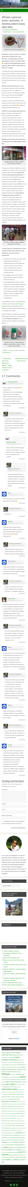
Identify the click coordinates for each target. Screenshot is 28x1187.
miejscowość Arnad (20, 1089)
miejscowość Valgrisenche (21, 1128)
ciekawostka (13, 1060)
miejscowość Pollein (13, 350)
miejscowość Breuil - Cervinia (8, 1096)
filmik (17, 1074)
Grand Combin (11, 1077)
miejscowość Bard (5, 1094)
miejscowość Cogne (15, 1099)
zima (15, 1159)
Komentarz (5, 789)
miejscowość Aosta (9, 1089)
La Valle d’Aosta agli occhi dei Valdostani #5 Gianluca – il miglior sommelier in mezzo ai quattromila (7, 364)
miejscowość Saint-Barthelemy (19, 1120)
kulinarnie (4, 1084)
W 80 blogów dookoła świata (12, 1152)
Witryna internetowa (7, 815)
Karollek (10, 745)
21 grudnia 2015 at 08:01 (13, 444)
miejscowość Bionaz (12, 1094)
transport (14, 1149)
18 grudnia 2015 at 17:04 (15, 383)
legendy (17, 1084)
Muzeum (17, 1135)
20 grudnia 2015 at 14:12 (15, 600)
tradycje (10, 1149)
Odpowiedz (22, 407)
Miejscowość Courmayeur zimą (11, 957)
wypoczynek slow (22, 1157)
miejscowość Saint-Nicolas (15, 1123)
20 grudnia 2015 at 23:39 (16, 627)
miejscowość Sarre (13, 1128)
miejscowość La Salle (21, 1108)
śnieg (5, 1147)
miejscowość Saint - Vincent (7, 1120)
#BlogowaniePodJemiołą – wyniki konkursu (21, 359)
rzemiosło (3, 1144)
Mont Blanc (19, 1132)
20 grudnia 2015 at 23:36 (16, 545)
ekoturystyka (18, 1071)
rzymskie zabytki (9, 1144)
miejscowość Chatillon (5, 1099)
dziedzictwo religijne (11, 1071)
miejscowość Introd (5, 1108)
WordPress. (20, 1181)
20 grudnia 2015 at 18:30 (15, 649)
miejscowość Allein (17, 1086)
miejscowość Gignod (6, 1106)
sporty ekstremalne (12, 1147)
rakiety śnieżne (10, 1142)
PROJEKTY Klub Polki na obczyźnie (16, 1140)
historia (23, 1077)
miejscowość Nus (8, 1113)
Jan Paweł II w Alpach (11, 1079)
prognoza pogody (5, 1140)
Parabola (13, 1181)
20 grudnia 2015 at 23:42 (16, 676)
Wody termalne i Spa (13, 1157)
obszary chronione (22, 1135)
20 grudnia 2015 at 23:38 (16, 582)
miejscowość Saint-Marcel (6, 1123)
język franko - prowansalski (20, 1079)
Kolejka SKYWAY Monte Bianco (13, 1081)
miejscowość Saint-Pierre (11, 1125)
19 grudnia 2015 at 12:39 (15, 563)
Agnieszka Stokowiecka (10, 29)
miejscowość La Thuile (6, 1111)
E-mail (4, 809)
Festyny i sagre (12, 1074)
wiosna (3, 1157)
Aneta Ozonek (11, 598)
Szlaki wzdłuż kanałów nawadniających (13, 985)
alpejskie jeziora (16, 1055)
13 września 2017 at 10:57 (15, 746)
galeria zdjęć (21, 1074)
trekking (18, 1149)
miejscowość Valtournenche (7, 1132)
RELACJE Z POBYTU (19, 1142)
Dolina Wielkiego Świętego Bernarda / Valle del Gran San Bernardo (14, 1069)
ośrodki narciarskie (6, 1137)
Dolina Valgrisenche (14, 1064)
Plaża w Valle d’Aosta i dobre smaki (12, 982)
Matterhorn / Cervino (9, 1086)
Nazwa (4, 803)
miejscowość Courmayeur (9, 1101)
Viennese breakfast (13, 382)
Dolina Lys (8, 1064)
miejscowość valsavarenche (17, 1130)
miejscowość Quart (5, 1118)
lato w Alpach (10, 1084)
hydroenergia (4, 1079)
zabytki (8, 1159)
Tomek (9, 493)
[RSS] (26, 1)
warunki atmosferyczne (14, 1155)
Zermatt (12, 1159)
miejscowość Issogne (13, 1108)
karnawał (3, 1081)
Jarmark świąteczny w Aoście (11, 951)
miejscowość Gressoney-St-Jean (17, 1106)
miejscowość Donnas (20, 1101)
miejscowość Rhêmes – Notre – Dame (15, 1118)
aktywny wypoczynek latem (9, 1052)
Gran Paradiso (5, 1077)
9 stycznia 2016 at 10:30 (15, 707)
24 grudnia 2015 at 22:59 (15, 470)
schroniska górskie (18, 1144)
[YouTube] (21, 1)
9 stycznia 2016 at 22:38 (16, 727)
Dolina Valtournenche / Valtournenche (15, 1067)
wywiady (3, 1159)
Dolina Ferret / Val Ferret (9, 1062)
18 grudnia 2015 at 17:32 (15, 494)
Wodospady (7, 1157)
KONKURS (24, 1081)
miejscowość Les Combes (15, 1111)
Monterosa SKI (11, 1135)
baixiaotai (10, 521)
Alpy (14, 32)
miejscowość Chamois (19, 1096)
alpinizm (12, 1057)
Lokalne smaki (20, 32)
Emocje (5, 1074)
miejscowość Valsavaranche (7, 1130)
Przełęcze (4, 1142)
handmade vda (17, 1077)
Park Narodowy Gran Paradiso (17, 1137)
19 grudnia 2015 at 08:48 (15, 523)
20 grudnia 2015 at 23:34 (16, 414)
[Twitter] (24, 1)
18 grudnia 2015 (7, 32)
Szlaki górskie (19, 1147)
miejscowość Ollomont (15, 1113)
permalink (7, 352)
